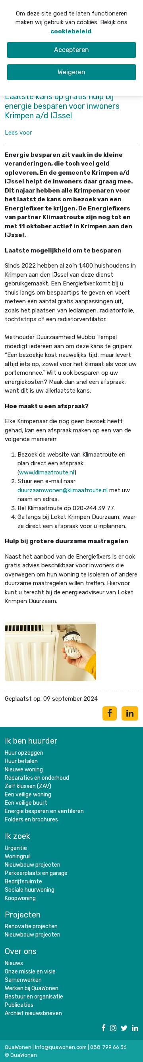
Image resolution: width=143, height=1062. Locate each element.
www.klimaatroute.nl (46, 472)
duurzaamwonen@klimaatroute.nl (62, 490)
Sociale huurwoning (29, 890)
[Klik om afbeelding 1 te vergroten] (50, 650)
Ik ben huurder (31, 741)
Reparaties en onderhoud (37, 778)
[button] (18, 132)
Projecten (23, 914)
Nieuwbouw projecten (32, 865)
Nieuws (14, 963)
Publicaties (19, 1005)
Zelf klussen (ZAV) (28, 786)
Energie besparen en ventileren (44, 811)
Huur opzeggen (24, 753)
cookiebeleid (70, 31)
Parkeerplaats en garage (36, 873)
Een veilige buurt (26, 803)
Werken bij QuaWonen (31, 988)
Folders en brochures (31, 819)
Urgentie (16, 848)
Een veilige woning (28, 794)
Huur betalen (21, 761)
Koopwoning (20, 898)
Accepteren (71, 50)
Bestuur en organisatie (34, 996)
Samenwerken (23, 980)
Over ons (21, 951)
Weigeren (71, 72)
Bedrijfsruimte (23, 881)
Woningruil (18, 856)
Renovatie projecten (31, 926)
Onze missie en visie (30, 971)
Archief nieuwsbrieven (33, 1013)
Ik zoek (17, 836)
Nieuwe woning (24, 769)
